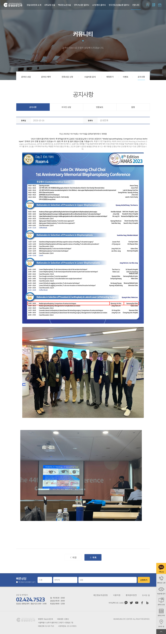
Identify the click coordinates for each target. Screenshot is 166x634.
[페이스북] (142, 602)
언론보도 (99, 107)
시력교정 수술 (49, 4)
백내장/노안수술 (64, 4)
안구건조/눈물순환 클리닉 (119, 4)
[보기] (34, 582)
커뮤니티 (135, 4)
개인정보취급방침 (100, 595)
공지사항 (33, 107)
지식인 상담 (66, 107)
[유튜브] (136, 602)
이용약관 (116, 595)
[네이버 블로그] (147, 602)
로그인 (147, 5)
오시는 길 (146, 595)
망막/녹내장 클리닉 (81, 4)
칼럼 (133, 107)
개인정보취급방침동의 (27, 582)
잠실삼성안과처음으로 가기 (13, 5)
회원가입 (154, 5)
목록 (94, 557)
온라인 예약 (160, 5)
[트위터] (131, 602)
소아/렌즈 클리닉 (99, 4)
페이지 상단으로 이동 (161, 631)
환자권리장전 (131, 595)
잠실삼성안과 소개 (34, 4)
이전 (74, 557)
